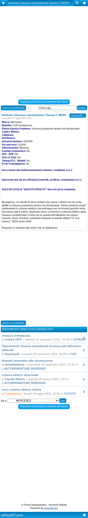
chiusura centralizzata (16, 335)
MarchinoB (12, 354)
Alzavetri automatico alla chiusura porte (27, 360)
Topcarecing (13, 393)
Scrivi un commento (13, 107)
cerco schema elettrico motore (21, 389)
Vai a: (4, 400)
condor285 (78, 115)
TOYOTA (70, 393)
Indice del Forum (12, 514)
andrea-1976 (13, 339)
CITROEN (79, 339)
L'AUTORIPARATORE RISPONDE (24, 368)
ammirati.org (51, 508)
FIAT (73, 354)
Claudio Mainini (15, 379)
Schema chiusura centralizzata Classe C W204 (38, 3)
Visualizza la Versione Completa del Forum (44, 101)
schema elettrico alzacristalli (20, 375)
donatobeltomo (14, 364)
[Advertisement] (44, 53)
